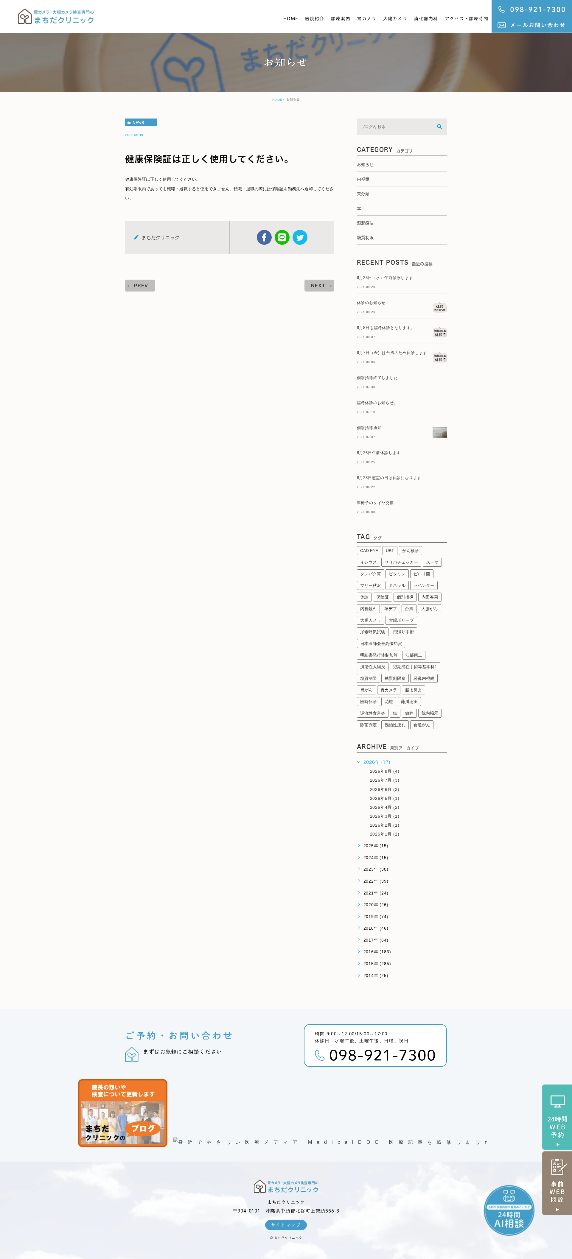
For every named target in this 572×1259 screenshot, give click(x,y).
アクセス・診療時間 (466, 18)
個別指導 (405, 597)
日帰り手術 (403, 632)
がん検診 (410, 550)
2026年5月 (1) (385, 798)
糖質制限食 (395, 678)
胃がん (366, 690)
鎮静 (409, 713)
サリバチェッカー (401, 562)
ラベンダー (424, 585)
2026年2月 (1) (385, 824)
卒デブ (390, 608)
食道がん (422, 724)
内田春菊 (430, 597)
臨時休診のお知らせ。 (377, 403)
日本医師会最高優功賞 (381, 643)
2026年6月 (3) (385, 789)
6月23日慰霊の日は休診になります (389, 478)
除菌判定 (368, 724)
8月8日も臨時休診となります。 (386, 327)
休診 (364, 597)
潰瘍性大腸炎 (372, 666)
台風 (409, 608)
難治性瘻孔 (395, 724)
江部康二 (413, 655)
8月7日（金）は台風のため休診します (392, 352)
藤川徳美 (409, 701)
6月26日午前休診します (379, 453)
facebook (264, 237)
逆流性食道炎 (372, 713)
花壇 (389, 701)
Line (282, 237)
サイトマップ (286, 1225)
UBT (390, 550)
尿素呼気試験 (372, 632)
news (138, 122)
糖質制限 (368, 678)
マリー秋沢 (370, 585)
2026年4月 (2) (385, 807)
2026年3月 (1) (385, 816)
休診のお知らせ (371, 302)
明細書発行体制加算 (379, 655)
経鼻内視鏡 (424, 678)
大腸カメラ (395, 18)
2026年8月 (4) (385, 771)
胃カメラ (366, 18)
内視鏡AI (368, 608)
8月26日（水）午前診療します (385, 277)
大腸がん (429, 608)
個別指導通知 (369, 428)
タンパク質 (370, 573)
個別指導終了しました (377, 377)
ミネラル (397, 585)
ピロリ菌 (422, 573)
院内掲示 (430, 713)
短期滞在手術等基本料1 (415, 666)
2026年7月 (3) (385, 780)
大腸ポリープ (401, 620)
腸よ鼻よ (413, 690)
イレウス (368, 562)
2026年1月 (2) (385, 834)
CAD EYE (369, 550)
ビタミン (397, 573)
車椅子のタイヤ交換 (375, 503)
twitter (300, 237)
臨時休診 (368, 701)
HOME (290, 18)
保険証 (382, 597)
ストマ (432, 562)
